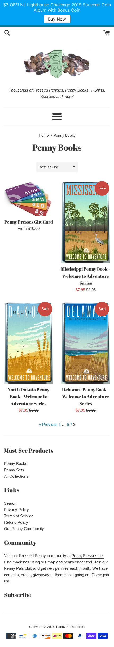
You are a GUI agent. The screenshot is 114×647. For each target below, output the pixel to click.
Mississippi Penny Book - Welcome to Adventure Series (85, 276)
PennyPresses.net (88, 555)
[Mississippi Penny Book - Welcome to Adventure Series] (85, 221)
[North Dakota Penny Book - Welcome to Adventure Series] (28, 342)
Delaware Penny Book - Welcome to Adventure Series (85, 397)
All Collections (16, 476)
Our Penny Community (24, 528)
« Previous (48, 424)
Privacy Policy (16, 509)
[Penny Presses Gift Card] (28, 198)
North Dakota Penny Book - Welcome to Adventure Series (28, 397)
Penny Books (15, 463)
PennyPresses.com (70, 627)
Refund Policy (16, 522)
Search (10, 503)
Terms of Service (18, 516)
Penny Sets (14, 470)
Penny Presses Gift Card (28, 222)
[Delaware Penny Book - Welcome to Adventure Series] (85, 342)
